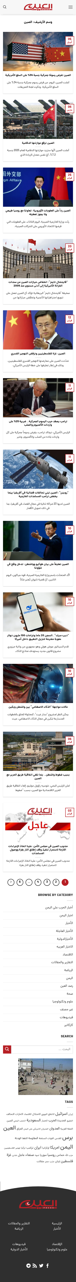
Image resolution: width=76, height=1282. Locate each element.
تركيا (23, 1148)
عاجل (21, 1155)
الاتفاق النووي (48, 1114)
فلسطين (67, 1161)
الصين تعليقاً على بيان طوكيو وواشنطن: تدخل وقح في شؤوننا (38, 566)
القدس (58, 1138)
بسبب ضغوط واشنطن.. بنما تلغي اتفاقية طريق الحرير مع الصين (38, 776)
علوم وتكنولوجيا (62, 1001)
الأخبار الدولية (19, 1249)
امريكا (54, 1148)
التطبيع (70, 1121)
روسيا (51, 1155)
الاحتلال (36, 1114)
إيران (70, 1114)
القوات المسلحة (46, 1138)
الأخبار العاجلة (64, 931)
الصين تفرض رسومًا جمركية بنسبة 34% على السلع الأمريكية (38, 75)
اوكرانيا (45, 1148)
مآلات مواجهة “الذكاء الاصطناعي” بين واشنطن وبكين (38, 707)
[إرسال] (7, 1049)
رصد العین (66, 986)
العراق (20, 1129)
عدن (14, 1155)
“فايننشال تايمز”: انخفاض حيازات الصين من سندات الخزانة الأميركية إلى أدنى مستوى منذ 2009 (38, 284)
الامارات (19, 1114)
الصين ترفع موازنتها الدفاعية (38, 143)
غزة (9, 1155)
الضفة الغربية (66, 1129)
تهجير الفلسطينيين (12, 1148)
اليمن (66, 1147)
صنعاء (29, 1155)
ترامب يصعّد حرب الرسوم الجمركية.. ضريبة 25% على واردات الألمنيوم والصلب (38, 423)
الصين (10, 1121)
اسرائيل (61, 1114)
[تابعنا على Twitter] (41, 1266)
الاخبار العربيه (65, 946)
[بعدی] (10, 882)
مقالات (40, 1162)
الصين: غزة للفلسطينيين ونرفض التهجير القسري (38, 354)
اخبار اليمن (66, 915)
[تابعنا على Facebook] (47, 1266)
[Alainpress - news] (38, 7)
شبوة (37, 1155)
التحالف (10, 1114)
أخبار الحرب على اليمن (59, 907)
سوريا (43, 1155)
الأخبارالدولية (65, 939)
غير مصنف (66, 1009)
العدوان (54, 1129)
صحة (70, 994)
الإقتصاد (57, 1244)
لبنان (57, 1162)
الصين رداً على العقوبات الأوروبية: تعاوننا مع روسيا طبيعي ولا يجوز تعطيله (38, 212)
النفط (25, 1138)
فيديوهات (66, 1017)
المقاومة (33, 1138)
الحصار (45, 1121)
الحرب (52, 1120)
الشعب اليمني (20, 1121)
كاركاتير (68, 1025)
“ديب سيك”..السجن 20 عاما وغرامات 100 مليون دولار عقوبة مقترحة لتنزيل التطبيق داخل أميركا (38, 637)
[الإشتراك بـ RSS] (35, 1266)
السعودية (34, 1121)
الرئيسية (57, 1223)
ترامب (29, 1148)
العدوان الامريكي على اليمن (36, 1129)
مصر (47, 1161)
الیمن (69, 978)
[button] (70, 7)
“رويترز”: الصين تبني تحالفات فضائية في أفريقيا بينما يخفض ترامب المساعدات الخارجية (38, 494)
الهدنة (18, 1138)
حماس (60, 1155)
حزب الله (69, 1155)
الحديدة (61, 1121)
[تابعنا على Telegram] (28, 1266)
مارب (52, 1161)
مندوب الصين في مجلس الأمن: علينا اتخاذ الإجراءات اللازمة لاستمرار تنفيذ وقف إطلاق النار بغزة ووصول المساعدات (38, 850)
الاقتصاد (68, 954)
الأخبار (69, 923)
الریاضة (68, 970)
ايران (37, 1148)
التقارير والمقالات (62, 962)
